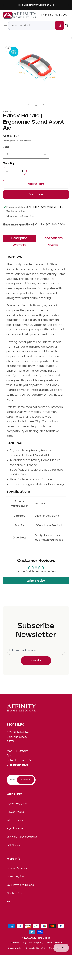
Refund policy (19, 943)
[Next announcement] (69, 5)
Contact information (36, 948)
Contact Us (14, 893)
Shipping (7, 141)
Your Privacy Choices (20, 885)
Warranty (19, 245)
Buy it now (36, 194)
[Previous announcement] (3, 5)
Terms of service (54, 943)
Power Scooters (17, 803)
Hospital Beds (15, 828)
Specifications (53, 238)
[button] (5, 25)
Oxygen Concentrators (22, 837)
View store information (20, 216)
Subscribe (36, 660)
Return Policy (15, 876)
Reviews (52, 245)
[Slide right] (43, 105)
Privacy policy (36, 943)
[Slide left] (28, 105)
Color (6, 147)
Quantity (8, 163)
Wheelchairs (15, 820)
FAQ (9, 901)
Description (19, 238)
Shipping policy (15, 948)
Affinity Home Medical (39, 938)
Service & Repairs (18, 868)
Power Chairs (15, 812)
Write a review (36, 580)
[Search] (59, 25)
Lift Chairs (13, 845)
